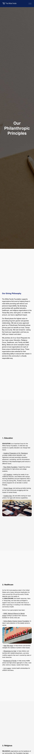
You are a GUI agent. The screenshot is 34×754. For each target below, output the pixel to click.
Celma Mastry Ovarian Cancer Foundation (16, 621)
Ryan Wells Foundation (10, 467)
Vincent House (7, 488)
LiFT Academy (7, 474)
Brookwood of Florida (9, 661)
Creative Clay (7, 496)
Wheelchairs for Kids (9, 651)
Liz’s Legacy (7, 668)
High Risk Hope (8, 645)
